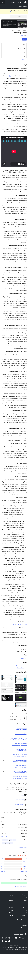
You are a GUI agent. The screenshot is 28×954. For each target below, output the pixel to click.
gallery (10, 840)
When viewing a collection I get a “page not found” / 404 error (18, 738)
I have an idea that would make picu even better (20, 772)
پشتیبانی (23, 59)
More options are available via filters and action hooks (19, 761)
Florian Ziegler (20, 668)
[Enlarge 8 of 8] (11, 696)
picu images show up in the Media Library (21, 749)
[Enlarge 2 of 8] (24, 686)
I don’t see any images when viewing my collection (19, 744)
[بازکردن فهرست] (2, 2)
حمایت (11, 912)
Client (14, 840)
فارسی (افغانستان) (18, 934)
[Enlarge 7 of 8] (11, 690)
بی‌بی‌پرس (23, 925)
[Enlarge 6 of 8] (11, 683)
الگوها (11, 902)
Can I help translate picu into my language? (21, 766)
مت (25, 922)
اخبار (25, 897)
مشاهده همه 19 (4, 836)
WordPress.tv (22, 915)
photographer (5, 840)
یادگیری (25, 907)
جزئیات (23, 44)
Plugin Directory (23, 6)
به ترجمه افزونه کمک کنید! (10, 11)
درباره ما (24, 895)
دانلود (24, 39)
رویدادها (11, 910)
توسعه (23, 56)
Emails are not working (21, 734)
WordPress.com (22, 920)
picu (22, 35)
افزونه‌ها (11, 900)
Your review (23, 871)
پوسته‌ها (11, 897)
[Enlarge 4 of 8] (24, 704)
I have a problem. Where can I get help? (21, 728)
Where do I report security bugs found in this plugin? (20, 777)
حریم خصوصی (23, 902)
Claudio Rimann (20, 666)
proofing (4, 843)
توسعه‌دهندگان (23, 912)
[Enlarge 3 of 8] (24, 694)
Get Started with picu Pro (20, 624)
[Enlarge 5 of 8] (11, 676)
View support (13, 813)
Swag (11, 915)
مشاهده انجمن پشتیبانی (21, 886)
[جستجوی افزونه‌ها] (11, 16)
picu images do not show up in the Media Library (20, 755)
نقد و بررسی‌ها (21, 48)
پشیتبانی (25, 910)
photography (9, 843)
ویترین (11, 895)
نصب (24, 52)
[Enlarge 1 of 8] (24, 676)
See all (3, 871)
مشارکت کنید (10, 907)
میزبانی (25, 900)
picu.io (22, 658)
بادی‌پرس (24, 927)
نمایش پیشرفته (23, 847)
